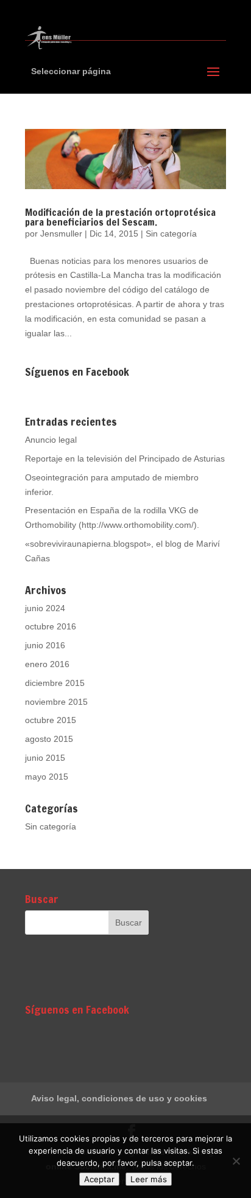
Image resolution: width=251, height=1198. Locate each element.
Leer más (148, 1179)
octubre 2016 (50, 626)
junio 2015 (45, 758)
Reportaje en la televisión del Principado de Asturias (125, 458)
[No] (236, 1161)
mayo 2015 (46, 776)
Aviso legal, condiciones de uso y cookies (119, 1098)
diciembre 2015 (55, 683)
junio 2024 (45, 608)
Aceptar (99, 1179)
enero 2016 (47, 664)
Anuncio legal (51, 440)
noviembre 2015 (56, 702)
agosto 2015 (49, 739)
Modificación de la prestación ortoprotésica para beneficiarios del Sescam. (120, 217)
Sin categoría (171, 233)
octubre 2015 (50, 720)
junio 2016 (45, 645)
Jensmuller (61, 233)
